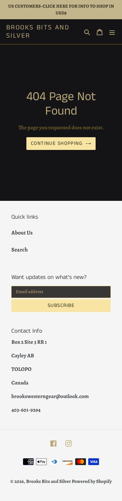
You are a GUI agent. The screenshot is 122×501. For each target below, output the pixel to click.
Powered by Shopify (92, 481)
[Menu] (112, 32)
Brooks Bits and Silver (37, 31)
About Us (22, 232)
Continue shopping (57, 143)
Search (19, 249)
